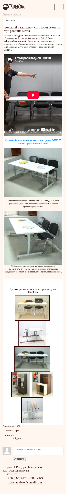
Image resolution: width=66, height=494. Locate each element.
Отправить (19, 459)
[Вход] (15, 442)
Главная (6, 14)
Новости (17, 14)
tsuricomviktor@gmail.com (25, 482)
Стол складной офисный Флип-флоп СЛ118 (26, 38)
